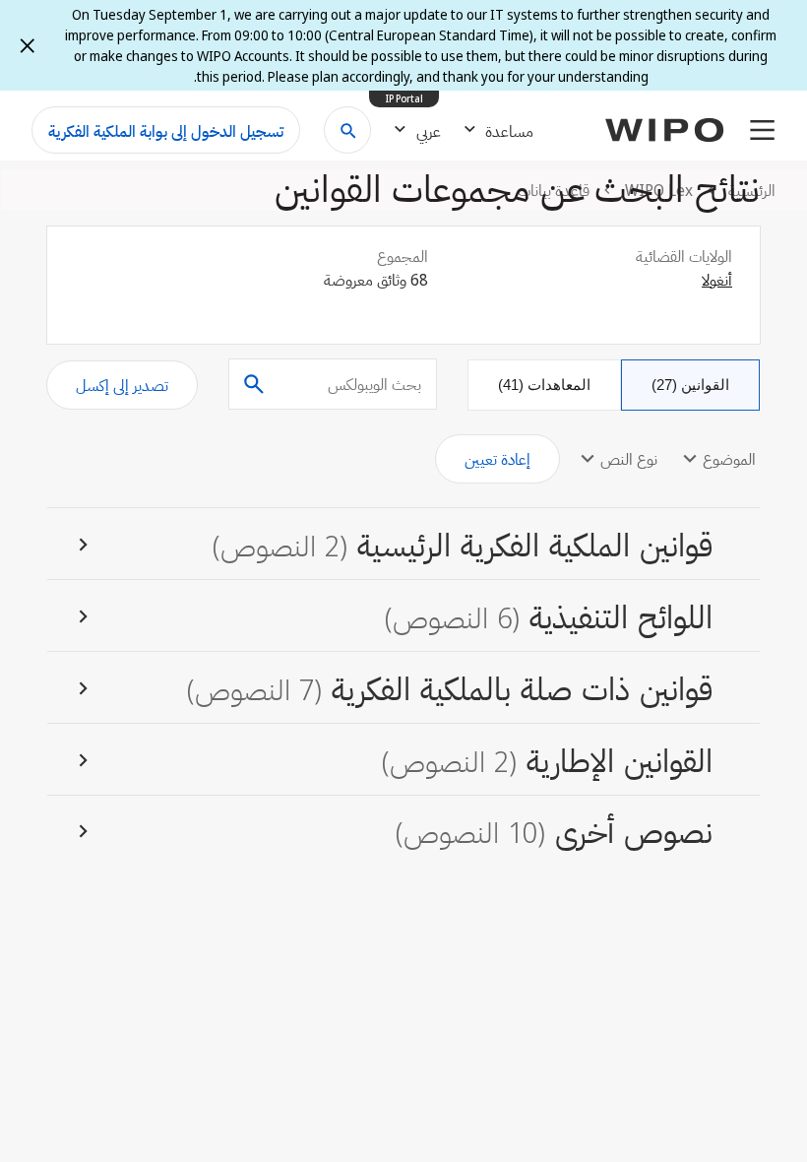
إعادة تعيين (497, 459)
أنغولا (717, 279)
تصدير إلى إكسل (122, 385)
